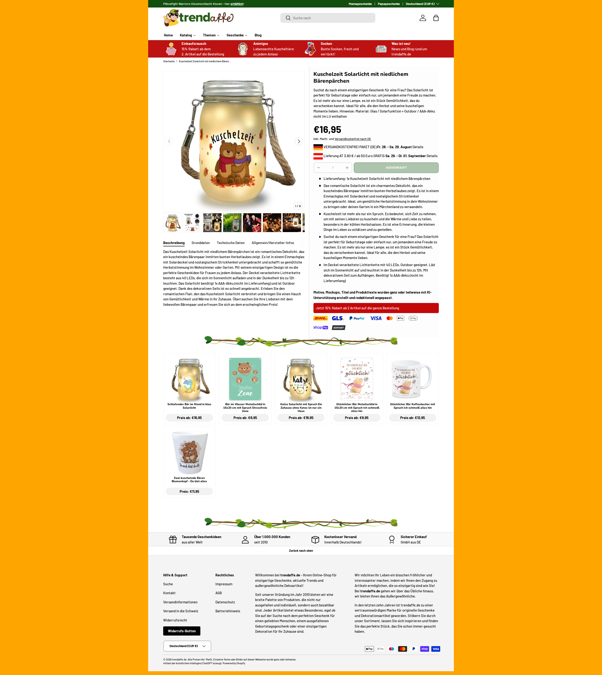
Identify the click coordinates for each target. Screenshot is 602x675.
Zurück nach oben (301, 550)
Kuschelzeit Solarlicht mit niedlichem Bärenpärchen (205, 61)
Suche (168, 584)
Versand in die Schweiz (180, 611)
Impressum (223, 584)
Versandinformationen (180, 602)
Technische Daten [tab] (231, 243)
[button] (436, 18)
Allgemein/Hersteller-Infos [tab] (273, 243)
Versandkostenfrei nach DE (353, 139)
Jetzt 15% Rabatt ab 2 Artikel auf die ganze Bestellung (357, 308)
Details (417, 147)
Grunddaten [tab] (201, 243)
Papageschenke (389, 4)
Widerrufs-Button (182, 631)
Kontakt (169, 593)
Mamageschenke (360, 4)
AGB (218, 593)
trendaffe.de (179, 659)
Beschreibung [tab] (174, 243)
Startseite (169, 61)
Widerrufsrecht (175, 620)
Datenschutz (225, 602)
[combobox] (328, 18)
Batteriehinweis (227, 611)
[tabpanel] (234, 278)
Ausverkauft (396, 167)
